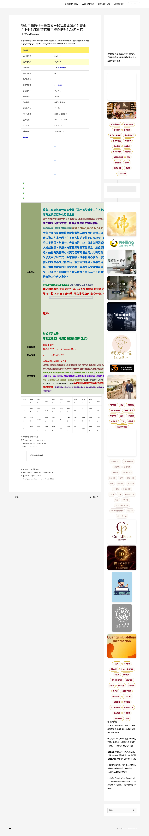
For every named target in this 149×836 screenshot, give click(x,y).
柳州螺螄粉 (118, 718)
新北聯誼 (117, 713)
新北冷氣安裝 (127, 472)
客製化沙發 (117, 152)
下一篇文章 (95, 497)
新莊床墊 (115, 472)
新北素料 (125, 500)
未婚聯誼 (114, 421)
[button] (134, 4)
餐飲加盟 (127, 130)
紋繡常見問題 (126, 691)
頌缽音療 (129, 680)
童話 (121, 416)
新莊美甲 (121, 685)
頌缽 (128, 157)
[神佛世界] (121, 224)
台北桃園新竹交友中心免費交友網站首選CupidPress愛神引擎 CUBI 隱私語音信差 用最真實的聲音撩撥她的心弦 (121, 755)
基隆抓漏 (118, 163)
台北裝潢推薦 (115, 707)
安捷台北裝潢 (128, 410)
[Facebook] (10, 829)
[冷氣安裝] (121, 587)
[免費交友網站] (121, 558)
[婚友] (121, 347)
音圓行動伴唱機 (88, 4)
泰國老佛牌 (127, 489)
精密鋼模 (127, 702)
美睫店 (111, 494)
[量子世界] (121, 646)
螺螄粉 (128, 168)
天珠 (122, 421)
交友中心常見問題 (127, 669)
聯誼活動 (114, 669)
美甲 (119, 494)
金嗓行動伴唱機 (104, 4)
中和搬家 (117, 130)
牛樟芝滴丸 (128, 696)
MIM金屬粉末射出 (117, 511)
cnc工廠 (116, 489)
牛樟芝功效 (122, 173)
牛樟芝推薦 (117, 168)
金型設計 (120, 483)
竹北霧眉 (129, 54)
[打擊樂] (121, 243)
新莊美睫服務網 (36, 455)
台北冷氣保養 (128, 124)
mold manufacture (122, 505)
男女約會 (126, 675)
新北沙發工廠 (128, 707)
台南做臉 (128, 152)
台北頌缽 (116, 61)
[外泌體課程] (121, 110)
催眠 (127, 718)
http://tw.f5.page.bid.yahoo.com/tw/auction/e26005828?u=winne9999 (48, 44)
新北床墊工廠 (129, 494)
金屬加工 (127, 467)
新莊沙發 (112, 478)
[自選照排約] (121, 288)
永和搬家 (117, 146)
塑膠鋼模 (117, 702)
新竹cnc (130, 511)
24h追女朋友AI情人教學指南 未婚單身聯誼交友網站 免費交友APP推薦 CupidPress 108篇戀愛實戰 (121, 768)
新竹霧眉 (110, 54)
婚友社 (130, 421)
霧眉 (116, 54)
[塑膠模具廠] (121, 316)
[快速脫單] (121, 387)
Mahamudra (115, 410)
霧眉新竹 (122, 54)
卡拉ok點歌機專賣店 (71, 4)
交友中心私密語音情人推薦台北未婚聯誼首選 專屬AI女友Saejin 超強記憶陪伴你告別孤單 (121, 729)
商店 (121, 405)
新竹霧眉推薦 (121, 57)
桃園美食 (127, 146)
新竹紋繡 (130, 57)
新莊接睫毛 (116, 696)
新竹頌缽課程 (115, 124)
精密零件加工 (115, 461)
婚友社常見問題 (122, 427)
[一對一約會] (121, 262)
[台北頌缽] (121, 618)
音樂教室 (117, 467)
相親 (116, 500)
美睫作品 (131, 685)
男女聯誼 (127, 664)
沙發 (121, 478)
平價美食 (127, 713)
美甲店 (115, 691)
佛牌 (111, 483)
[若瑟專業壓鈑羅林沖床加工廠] (121, 368)
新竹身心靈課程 (115, 135)
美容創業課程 (118, 157)
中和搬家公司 (129, 135)
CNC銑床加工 (128, 461)
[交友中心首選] (121, 532)
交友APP (117, 664)
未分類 (24, 34)
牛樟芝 (127, 163)
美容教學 (128, 141)
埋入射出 (113, 405)
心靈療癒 (131, 405)
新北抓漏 (131, 483)
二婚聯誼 (131, 416)
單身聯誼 (113, 416)
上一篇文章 (14, 497)
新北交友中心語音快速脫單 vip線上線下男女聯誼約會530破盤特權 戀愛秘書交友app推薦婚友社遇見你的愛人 (121, 742)
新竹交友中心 (122, 516)
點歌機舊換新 (119, 4)
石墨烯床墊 (117, 141)
